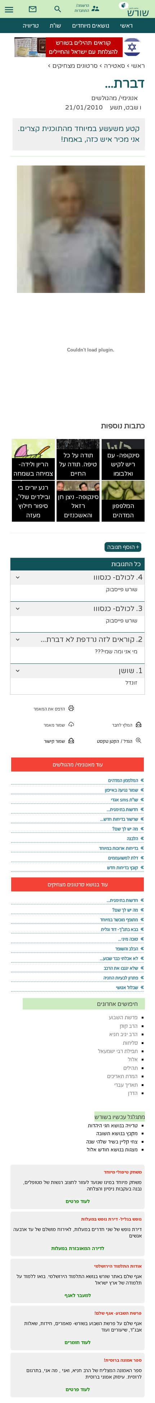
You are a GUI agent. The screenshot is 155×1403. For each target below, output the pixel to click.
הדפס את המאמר (49, 709)
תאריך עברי (126, 1084)
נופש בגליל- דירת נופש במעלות (111, 1219)
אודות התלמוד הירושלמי (118, 1266)
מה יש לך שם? (125, 829)
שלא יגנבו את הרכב (121, 968)
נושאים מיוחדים (90, 25)
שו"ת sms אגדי (124, 800)
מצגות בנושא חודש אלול (112, 1149)
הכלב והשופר (126, 949)
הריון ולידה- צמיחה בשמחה (33, 469)
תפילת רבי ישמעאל (118, 1051)
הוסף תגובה (121, 547)
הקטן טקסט (108, 741)
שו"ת (55, 25)
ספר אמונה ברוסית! (123, 1360)
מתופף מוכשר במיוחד (119, 920)
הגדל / (126, 741)
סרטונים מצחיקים (75, 66)
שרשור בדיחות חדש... (119, 819)
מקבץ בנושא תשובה (117, 1133)
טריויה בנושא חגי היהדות (113, 1125)
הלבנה (132, 838)
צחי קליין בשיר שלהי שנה (112, 1141)
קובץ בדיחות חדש (122, 867)
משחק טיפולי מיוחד (123, 1172)
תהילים (130, 1067)
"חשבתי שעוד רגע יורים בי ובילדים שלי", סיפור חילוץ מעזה (33, 497)
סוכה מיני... (128, 939)
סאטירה (114, 66)
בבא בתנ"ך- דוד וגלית (119, 929)
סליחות (130, 1042)
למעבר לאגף (78, 1295)
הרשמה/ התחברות (82, 7)
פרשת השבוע (123, 1017)
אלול (133, 1059)
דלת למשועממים (123, 858)
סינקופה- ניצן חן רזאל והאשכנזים (78, 506)
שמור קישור (54, 741)
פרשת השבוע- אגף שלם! (118, 1313)
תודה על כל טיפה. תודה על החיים (78, 464)
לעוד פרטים (78, 1201)
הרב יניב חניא (123, 1034)
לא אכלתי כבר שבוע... (119, 958)
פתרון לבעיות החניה (120, 978)
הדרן (133, 1093)
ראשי (138, 66)
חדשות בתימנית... (122, 809)
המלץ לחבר (122, 725)
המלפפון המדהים (123, 510)
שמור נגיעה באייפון (121, 790)
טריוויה (31, 25)
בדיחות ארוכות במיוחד (118, 848)
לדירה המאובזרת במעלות (77, 1248)
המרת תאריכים (122, 1076)
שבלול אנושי (127, 987)
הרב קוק (129, 1025)
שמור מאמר (54, 725)
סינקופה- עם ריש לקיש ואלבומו (123, 464)
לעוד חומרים (77, 1342)
